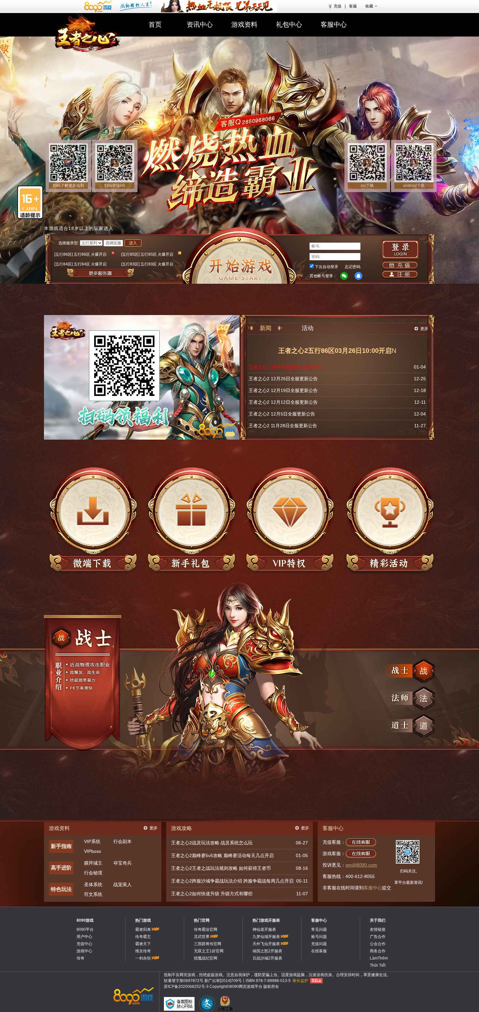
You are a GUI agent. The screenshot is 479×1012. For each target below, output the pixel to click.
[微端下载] (93, 520)
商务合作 (377, 951)
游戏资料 (244, 24)
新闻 (265, 328)
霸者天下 (143, 944)
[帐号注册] (400, 274)
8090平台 (85, 929)
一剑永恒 (143, 958)
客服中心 (334, 24)
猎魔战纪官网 (205, 958)
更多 (421, 329)
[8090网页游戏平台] (133, 996)
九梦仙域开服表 (266, 936)
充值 (337, 6)
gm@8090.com (361, 865)
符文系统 (93, 894)
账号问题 (319, 936)
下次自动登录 (326, 266)
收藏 (369, 6)
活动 (307, 328)
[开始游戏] (239, 255)
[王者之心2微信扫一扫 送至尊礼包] (142, 438)
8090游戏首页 (116, 6)
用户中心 (84, 936)
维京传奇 (143, 951)
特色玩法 (61, 889)
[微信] (344, 276)
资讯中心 (200, 24)
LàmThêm (379, 958)
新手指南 (61, 846)
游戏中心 (84, 951)
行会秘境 (93, 872)
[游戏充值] (400, 265)
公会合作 (377, 944)
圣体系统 (93, 884)
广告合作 (377, 936)
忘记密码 (352, 266)
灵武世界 (202, 936)
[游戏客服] (360, 853)
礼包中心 (289, 24)
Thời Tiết (377, 965)
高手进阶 (61, 867)
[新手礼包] (191, 520)
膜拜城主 (93, 863)
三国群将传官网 (207, 944)
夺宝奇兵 (122, 863)
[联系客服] (246, 121)
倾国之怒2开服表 (267, 951)
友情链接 (377, 929)
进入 (133, 243)
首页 (155, 24)
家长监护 (300, 980)
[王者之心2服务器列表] (122, 273)
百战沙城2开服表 (267, 958)
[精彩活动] (388, 520)
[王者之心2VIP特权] (290, 520)
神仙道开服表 (264, 929)
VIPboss (92, 851)
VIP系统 (92, 841)
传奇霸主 (143, 936)
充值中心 (84, 944)
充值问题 (319, 944)
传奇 (80, 958)
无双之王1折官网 (209, 951)
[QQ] (358, 276)
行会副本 (122, 841)
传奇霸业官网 (205, 929)
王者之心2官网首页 (87, 33)
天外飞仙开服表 (266, 944)
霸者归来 (143, 929)
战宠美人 (122, 884)
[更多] (150, 828)
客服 (353, 6)
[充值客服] (360, 842)
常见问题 (319, 929)
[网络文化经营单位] (207, 1003)
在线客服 (319, 951)
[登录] (400, 250)
